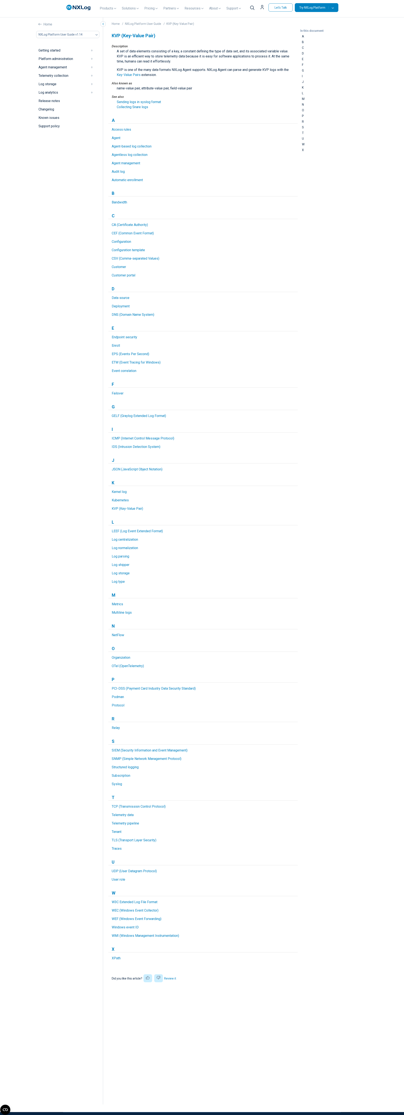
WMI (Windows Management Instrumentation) (145, 936)
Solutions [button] (129, 8)
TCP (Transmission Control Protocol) (139, 806)
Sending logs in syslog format (139, 102)
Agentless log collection (130, 155)
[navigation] (93, 50)
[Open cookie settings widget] (5, 1110)
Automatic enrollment (127, 180)
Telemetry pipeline (125, 823)
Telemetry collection (53, 76)
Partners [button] (169, 8)
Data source (120, 298)
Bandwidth (119, 202)
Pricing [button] (149, 8)
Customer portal (123, 275)
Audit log (118, 172)
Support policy (49, 126)
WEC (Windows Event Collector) (135, 910)
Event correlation (124, 371)
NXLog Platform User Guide (143, 23)
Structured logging (125, 767)
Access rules (121, 129)
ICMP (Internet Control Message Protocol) (143, 438)
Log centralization (125, 540)
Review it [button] (170, 978)
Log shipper (120, 565)
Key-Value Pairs (129, 75)
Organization (121, 658)
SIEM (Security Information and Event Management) (149, 750)
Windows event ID (125, 927)
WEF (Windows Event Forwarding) (136, 919)
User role (118, 879)
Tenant (116, 832)
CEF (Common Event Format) (133, 233)
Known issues (49, 118)
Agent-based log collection (132, 146)
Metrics (117, 604)
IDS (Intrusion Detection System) (136, 447)
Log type (118, 582)
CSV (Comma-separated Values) (135, 258)
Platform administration (56, 59)
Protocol (118, 705)
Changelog (46, 110)
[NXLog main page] (78, 7)
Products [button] (106, 8)
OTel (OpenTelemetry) (128, 666)
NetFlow (118, 635)
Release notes (49, 101)
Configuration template (128, 250)
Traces (117, 849)
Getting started (49, 51)
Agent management (53, 67)
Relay (116, 728)
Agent (116, 138)
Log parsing (120, 556)
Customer (119, 267)
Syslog (117, 784)
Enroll (116, 346)
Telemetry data (123, 815)
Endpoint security (124, 337)
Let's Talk (281, 7)
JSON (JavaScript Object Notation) (137, 469)
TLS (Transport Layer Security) (134, 840)
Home (47, 24)
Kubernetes (120, 500)
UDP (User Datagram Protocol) (134, 871)
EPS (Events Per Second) (130, 354)
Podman (118, 697)
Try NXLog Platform (312, 7)
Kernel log (119, 492)
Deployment (121, 306)
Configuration (121, 242)
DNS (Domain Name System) (133, 315)
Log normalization (125, 548)
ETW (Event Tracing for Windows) (136, 362)
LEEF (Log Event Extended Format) (137, 531)
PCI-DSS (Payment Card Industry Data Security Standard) (154, 688)
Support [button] (232, 8)
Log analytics (48, 93)
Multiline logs (122, 613)
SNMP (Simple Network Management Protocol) (146, 759)
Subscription (121, 776)
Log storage (47, 84)
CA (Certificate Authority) (130, 225)
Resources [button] (193, 8)
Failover (118, 393)
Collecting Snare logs (132, 107)
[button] (262, 7)
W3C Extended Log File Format (134, 902)
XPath (116, 958)
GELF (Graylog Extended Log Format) (139, 416)
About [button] (213, 8)
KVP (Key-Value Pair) (180, 23)
